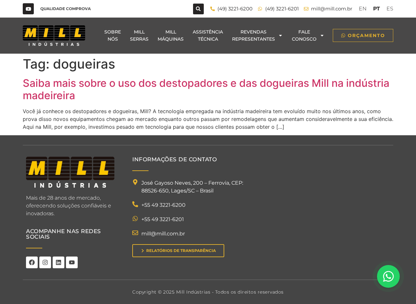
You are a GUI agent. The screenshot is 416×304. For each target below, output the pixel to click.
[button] (198, 9)
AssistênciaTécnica (208, 35)
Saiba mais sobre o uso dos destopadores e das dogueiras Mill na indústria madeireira (206, 89)
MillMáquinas (171, 35)
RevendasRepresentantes (253, 35)
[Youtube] (28, 8)
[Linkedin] (58, 262)
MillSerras (139, 35)
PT (376, 9)
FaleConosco (304, 35)
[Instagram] (45, 262)
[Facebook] (32, 262)
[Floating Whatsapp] (388, 276)
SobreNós (112, 35)
